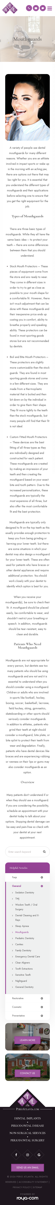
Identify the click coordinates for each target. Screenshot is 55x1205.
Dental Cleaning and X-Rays (27, 918)
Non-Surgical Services (28, 1133)
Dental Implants (27, 1118)
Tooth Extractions (24, 968)
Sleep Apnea (22, 926)
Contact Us (27, 1073)
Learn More (27, 1040)
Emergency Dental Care (27, 956)
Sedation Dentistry (24, 892)
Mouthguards (22, 932)
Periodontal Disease (27, 1126)
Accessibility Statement (33, 1182)
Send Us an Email (27, 1167)
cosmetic (17, 1007)
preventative (18, 1016)
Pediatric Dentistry (24, 938)
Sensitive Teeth (23, 975)
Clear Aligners (22, 962)
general (16, 886)
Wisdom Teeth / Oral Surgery (26, 907)
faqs (14, 877)
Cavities (19, 944)
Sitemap (37, 1187)
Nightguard (21, 981)
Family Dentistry (23, 950)
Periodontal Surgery (28, 1140)
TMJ (17, 898)
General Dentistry (24, 987)
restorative (18, 998)
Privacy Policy (22, 1187)
